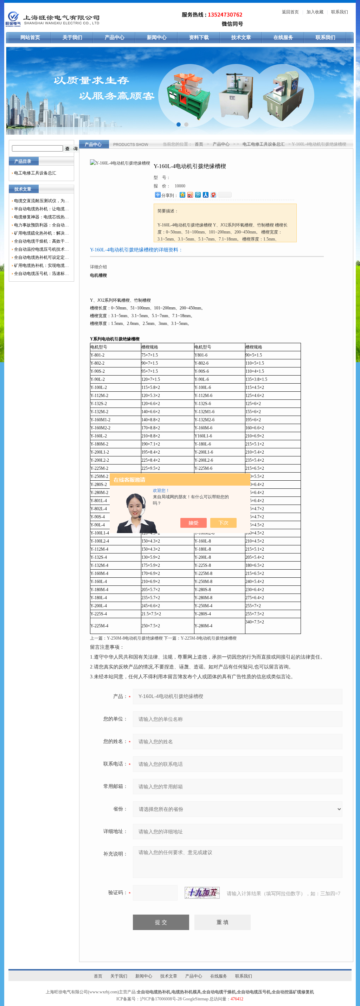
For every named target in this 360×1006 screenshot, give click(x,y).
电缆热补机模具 (186, 991)
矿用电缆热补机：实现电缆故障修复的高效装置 (41, 265)
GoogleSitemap (195, 999)
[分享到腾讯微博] (197, 194)
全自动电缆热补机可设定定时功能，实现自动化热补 (41, 257)
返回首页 (290, 11)
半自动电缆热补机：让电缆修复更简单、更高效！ (41, 208)
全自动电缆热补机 (154, 991)
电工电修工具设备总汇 (35, 173)
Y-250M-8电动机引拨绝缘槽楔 (135, 638)
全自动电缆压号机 (254, 991)
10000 (180, 186)
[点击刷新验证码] (202, 893)
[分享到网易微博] (213, 194)
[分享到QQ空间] (182, 194)
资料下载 (199, 37)
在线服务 (283, 37)
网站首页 (30, 37)
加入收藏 (315, 11)
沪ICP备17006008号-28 (161, 999)
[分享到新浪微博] (190, 194)
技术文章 (241, 37)
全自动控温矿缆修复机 (293, 991)
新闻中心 (157, 37)
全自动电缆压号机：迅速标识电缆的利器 (41, 273)
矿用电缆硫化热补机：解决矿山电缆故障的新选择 (41, 233)
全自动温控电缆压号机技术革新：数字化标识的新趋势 (41, 249)
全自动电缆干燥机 (219, 991)
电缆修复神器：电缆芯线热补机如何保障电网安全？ (41, 216)
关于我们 (72, 37)
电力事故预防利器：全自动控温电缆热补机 (41, 225)
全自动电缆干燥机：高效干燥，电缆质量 (41, 241)
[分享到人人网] (205, 194)
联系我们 (339, 11)
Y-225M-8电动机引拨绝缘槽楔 (209, 638)
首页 (199, 144)
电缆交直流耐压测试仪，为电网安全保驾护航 (41, 200)
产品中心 (114, 37)
